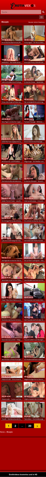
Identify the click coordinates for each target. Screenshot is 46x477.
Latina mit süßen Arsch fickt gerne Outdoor (15, 82)
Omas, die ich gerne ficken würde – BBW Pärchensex (18, 102)
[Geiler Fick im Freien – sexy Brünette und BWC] (11, 192)
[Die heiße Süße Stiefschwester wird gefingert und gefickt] (34, 231)
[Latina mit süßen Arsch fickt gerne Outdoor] (11, 73)
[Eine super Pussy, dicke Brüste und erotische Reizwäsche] (34, 53)
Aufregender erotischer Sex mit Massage (14, 260)
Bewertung (41, 22)
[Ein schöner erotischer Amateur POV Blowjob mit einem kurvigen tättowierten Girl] (34, 211)
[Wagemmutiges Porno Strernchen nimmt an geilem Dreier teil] (34, 370)
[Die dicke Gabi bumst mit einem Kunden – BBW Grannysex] (11, 310)
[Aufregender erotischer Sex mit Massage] (11, 251)
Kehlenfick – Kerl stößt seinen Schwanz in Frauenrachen (20, 62)
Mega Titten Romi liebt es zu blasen (13, 300)
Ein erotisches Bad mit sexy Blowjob (13, 42)
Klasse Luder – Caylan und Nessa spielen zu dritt (17, 399)
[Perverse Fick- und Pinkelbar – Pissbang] (11, 152)
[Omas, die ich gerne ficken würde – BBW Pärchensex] (11, 93)
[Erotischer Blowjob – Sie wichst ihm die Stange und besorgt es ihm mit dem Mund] (34, 172)
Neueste (30, 22)
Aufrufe (36, 22)
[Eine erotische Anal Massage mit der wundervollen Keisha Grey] (34, 132)
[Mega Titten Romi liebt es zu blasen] (11, 291)
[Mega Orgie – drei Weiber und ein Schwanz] (34, 152)
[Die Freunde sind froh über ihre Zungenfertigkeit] (34, 310)
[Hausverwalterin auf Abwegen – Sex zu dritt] (34, 330)
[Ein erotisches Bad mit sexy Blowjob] (11, 33)
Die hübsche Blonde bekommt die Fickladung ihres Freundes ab (22, 181)
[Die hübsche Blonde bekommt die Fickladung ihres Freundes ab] (11, 172)
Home (2, 432)
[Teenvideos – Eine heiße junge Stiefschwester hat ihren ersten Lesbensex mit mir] (34, 409)
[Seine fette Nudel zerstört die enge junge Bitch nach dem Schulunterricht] (11, 271)
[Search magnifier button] (43, 12)
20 (29, 426)
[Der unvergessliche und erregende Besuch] (34, 93)
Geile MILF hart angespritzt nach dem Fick (15, 141)
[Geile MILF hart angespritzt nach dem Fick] (11, 132)
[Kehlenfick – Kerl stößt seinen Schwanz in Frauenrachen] (11, 53)
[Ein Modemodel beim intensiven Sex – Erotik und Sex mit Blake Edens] (34, 350)
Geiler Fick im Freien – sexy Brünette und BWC (17, 201)
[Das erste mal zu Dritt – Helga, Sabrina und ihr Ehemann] (11, 330)
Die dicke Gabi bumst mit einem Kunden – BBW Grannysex (20, 320)
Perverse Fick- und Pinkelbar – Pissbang (14, 161)
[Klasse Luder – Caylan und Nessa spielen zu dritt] (11, 390)
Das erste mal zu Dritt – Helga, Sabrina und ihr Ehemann (19, 340)
